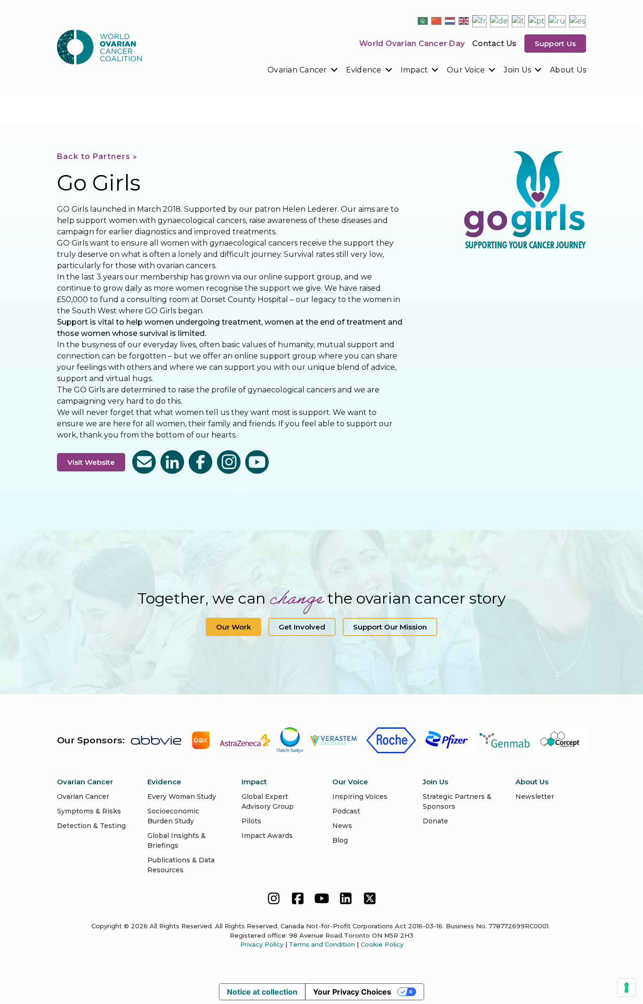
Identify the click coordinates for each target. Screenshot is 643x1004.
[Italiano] (518, 21)
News (342, 825)
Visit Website (91, 462)
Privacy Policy (261, 944)
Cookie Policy (382, 944)
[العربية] (423, 21)
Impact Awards (267, 835)
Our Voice (466, 69)
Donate (435, 821)
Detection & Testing (91, 825)
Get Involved (302, 626)
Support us (555, 43)
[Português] (537, 21)
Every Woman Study (181, 796)
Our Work (233, 626)
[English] (464, 21)
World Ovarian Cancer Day (412, 43)
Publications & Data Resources (181, 865)
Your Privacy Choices (352, 991)
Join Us (517, 69)
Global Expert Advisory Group (267, 801)
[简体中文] (437, 21)
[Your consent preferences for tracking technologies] (626, 987)
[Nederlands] (450, 21)
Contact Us (494, 43)
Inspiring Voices (359, 796)
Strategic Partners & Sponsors (457, 801)
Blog (340, 840)
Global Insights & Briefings (176, 840)
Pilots (251, 821)
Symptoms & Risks (89, 811)
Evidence (364, 69)
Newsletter (534, 796)
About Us (568, 69)
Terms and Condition (322, 944)
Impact (414, 69)
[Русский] (557, 21)
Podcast (346, 811)
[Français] (480, 21)
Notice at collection (262, 991)
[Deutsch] (499, 21)
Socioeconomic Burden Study (173, 816)
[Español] (578, 21)
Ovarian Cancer (297, 69)
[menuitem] (302, 70)
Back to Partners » (97, 156)
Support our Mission (390, 626)
